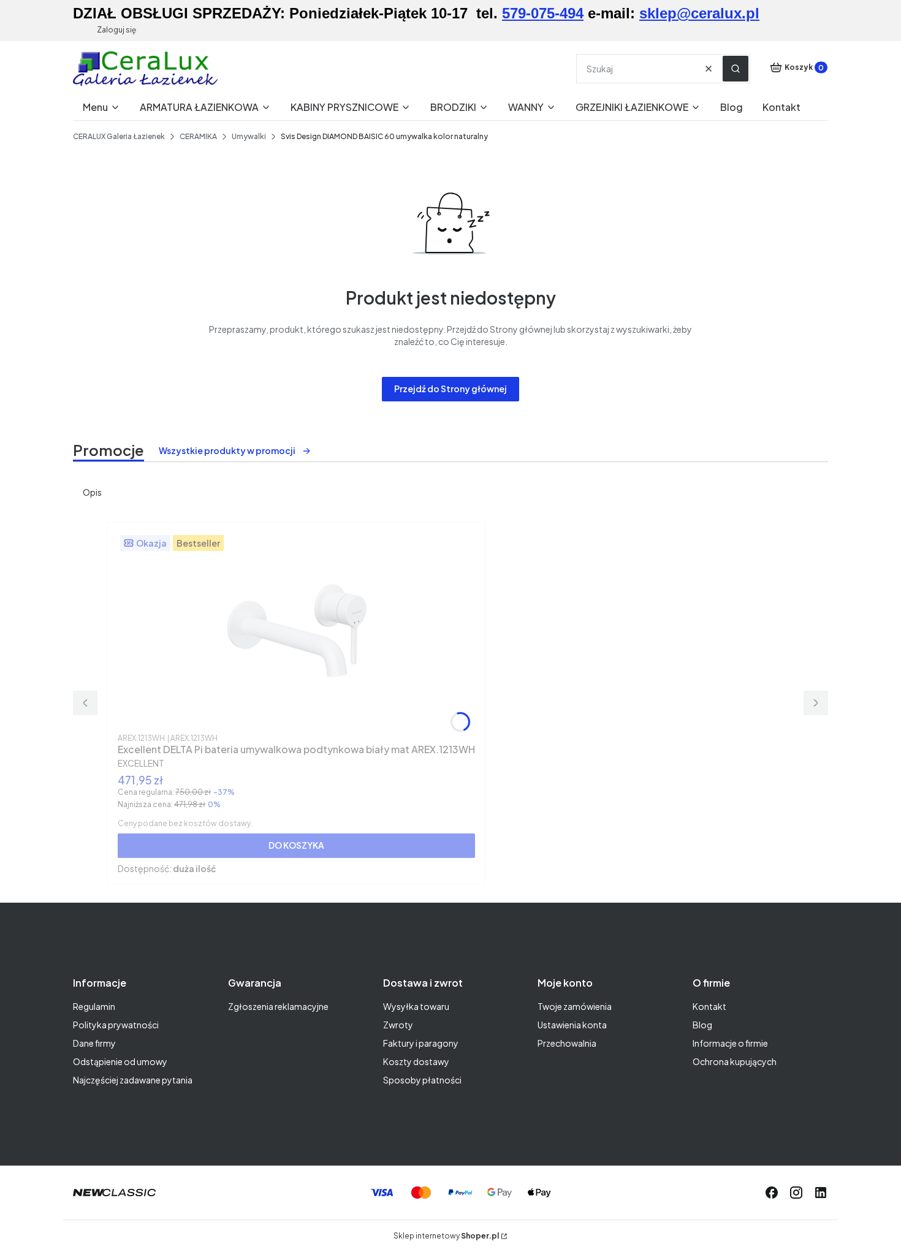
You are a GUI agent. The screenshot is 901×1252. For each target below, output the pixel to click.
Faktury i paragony (420, 1043)
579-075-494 (543, 13)
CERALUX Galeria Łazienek (119, 136)
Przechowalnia (567, 1043)
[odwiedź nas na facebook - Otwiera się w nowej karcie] (771, 1192)
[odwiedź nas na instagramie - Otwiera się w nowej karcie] (796, 1192)
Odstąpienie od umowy (120, 1061)
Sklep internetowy (446, 1235)
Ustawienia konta (572, 1024)
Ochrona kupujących (735, 1061)
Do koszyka (296, 845)
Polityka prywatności (116, 1024)
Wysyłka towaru (416, 1006)
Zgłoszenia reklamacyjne (278, 1006)
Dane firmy (94, 1043)
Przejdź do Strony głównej (450, 388)
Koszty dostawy (416, 1061)
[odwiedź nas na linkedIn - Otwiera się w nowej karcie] (820, 1192)
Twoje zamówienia (575, 1006)
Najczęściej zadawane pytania (132, 1079)
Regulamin (94, 1006)
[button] (735, 69)
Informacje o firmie (730, 1043)
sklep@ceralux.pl (699, 13)
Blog (702, 1024)
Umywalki (249, 136)
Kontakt (709, 1006)
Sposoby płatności (422, 1079)
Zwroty (398, 1024)
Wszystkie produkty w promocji (227, 450)
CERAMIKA (198, 136)
